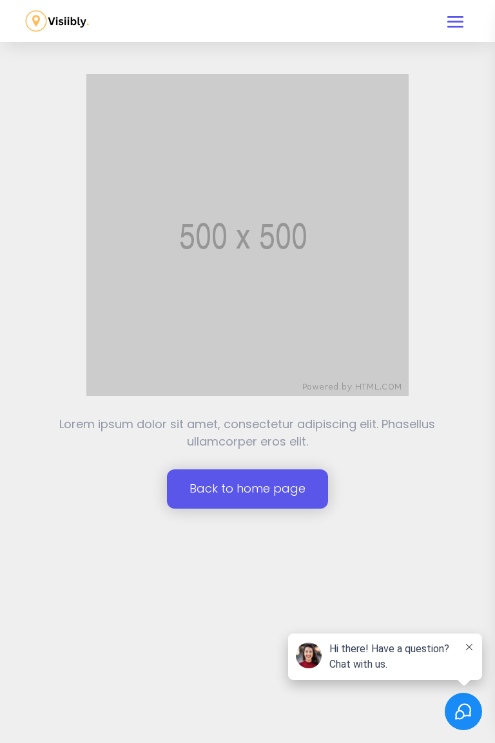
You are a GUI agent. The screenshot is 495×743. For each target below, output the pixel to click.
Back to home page (247, 488)
